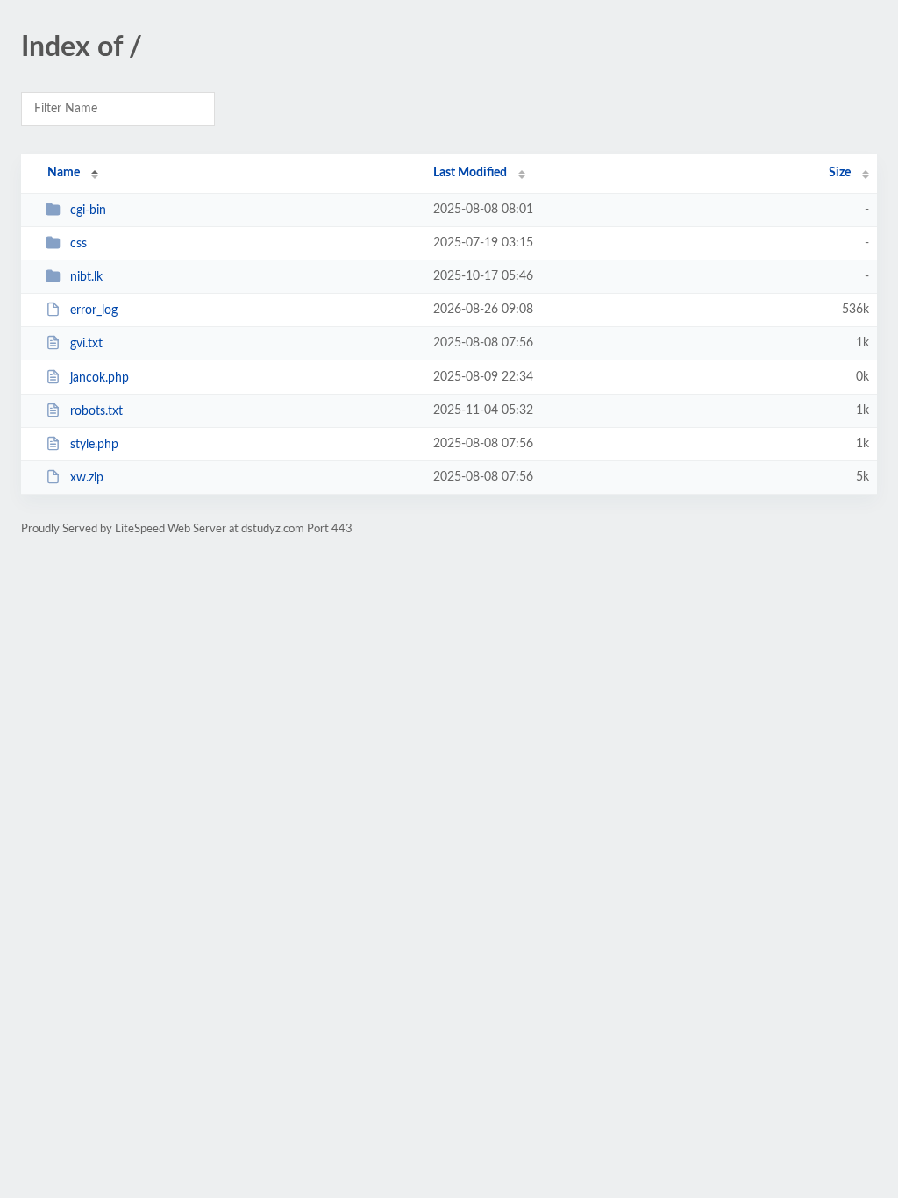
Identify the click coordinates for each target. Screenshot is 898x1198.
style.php (94, 445)
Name (63, 173)
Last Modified (470, 173)
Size (840, 173)
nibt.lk (86, 277)
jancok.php (99, 378)
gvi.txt (86, 344)
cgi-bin (88, 210)
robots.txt (96, 411)
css (78, 244)
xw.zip (86, 478)
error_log (94, 310)
